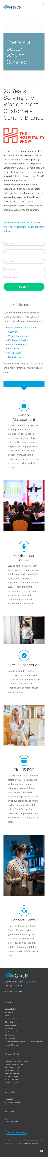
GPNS (7, 1015)
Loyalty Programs (11, 1082)
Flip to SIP (13, 348)
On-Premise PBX (11, 1032)
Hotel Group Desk (11, 1076)
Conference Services (18, 340)
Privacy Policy (24, 1143)
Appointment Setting (12, 1079)
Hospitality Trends (11, 1121)
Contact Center (16, 357)
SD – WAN (9, 1022)
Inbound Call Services (13, 1067)
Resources (10, 1111)
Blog (6, 1119)
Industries (10, 1092)
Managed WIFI (10, 1012)
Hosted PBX (9, 1029)
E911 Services (10, 1038)
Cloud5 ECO (14, 352)
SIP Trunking (9, 1035)
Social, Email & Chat (12, 1071)
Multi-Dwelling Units (12, 1102)
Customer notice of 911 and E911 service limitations (24, 1042)
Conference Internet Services (15, 1019)
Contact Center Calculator (14, 1065)
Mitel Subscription (17, 344)
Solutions (10, 1002)
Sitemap (34, 1143)
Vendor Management (19, 336)
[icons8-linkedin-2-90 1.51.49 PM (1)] (41, 1150)
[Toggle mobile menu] (43, 4)
